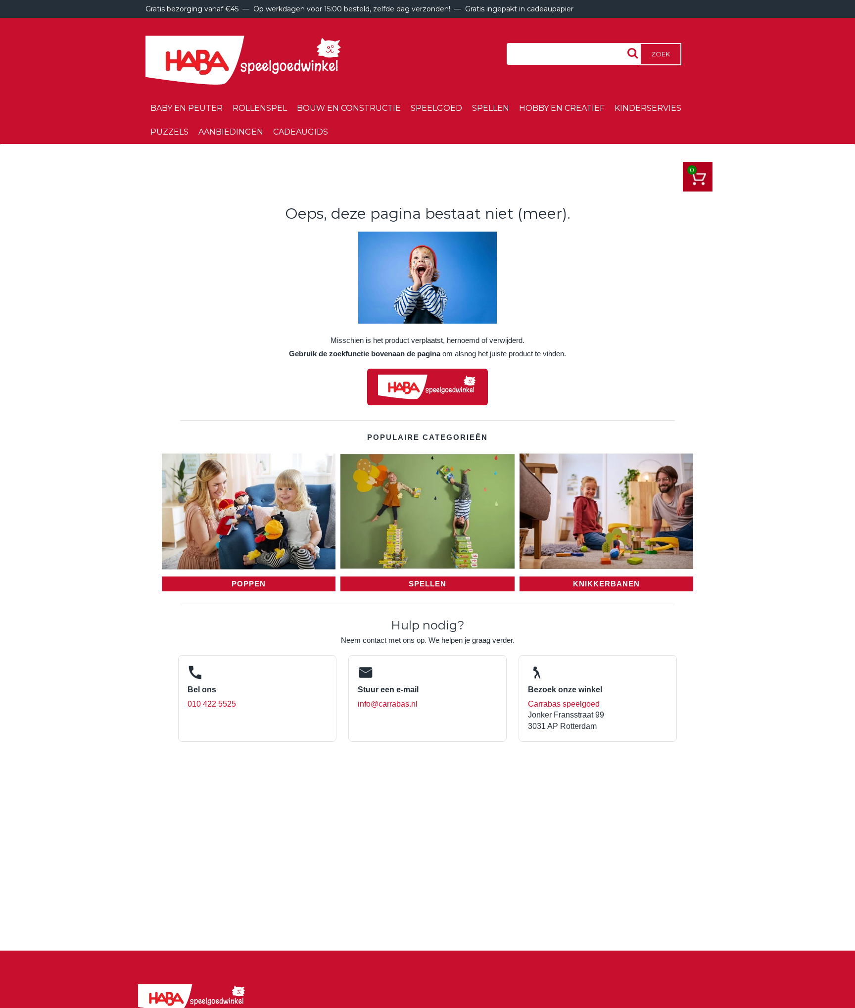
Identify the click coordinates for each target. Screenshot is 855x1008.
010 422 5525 (212, 704)
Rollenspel (260, 108)
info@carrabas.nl (388, 704)
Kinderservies (648, 108)
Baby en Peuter (186, 108)
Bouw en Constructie (349, 108)
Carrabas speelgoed (564, 704)
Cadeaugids (300, 132)
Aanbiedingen (230, 132)
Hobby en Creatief (562, 108)
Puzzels (169, 132)
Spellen (490, 108)
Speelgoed (436, 108)
